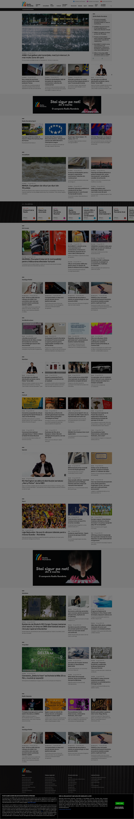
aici (42, 811)
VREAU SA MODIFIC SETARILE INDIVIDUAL (119, 808)
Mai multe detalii (32, 802)
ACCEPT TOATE (119, 803)
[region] (67, 806)
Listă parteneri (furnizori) (65, 809)
